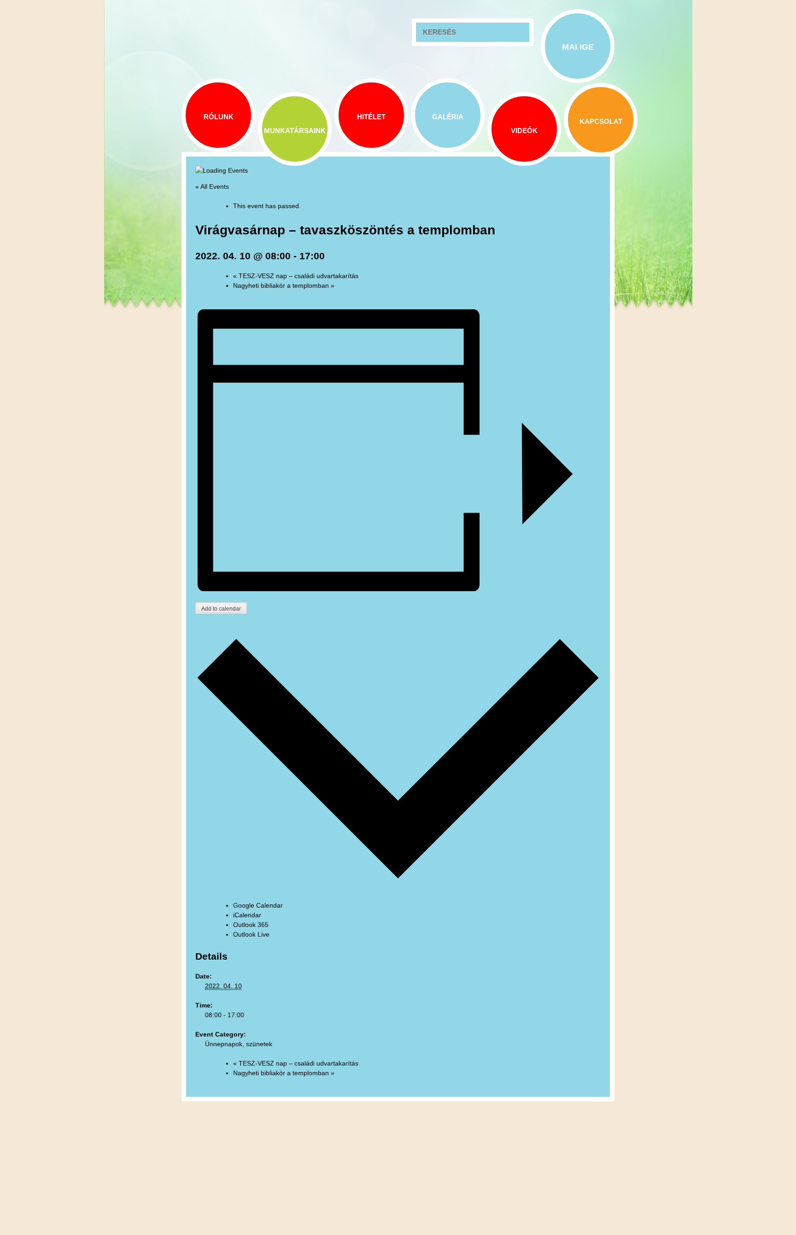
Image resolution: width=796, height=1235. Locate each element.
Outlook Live (251, 934)
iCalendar (247, 915)
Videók (524, 130)
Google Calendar (258, 905)
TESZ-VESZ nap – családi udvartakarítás (295, 276)
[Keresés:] (472, 32)
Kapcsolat (600, 121)
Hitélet (371, 117)
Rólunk (219, 117)
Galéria (447, 117)
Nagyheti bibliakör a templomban (283, 285)
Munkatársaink (295, 130)
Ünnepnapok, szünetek (238, 1044)
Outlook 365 (251, 924)
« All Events (212, 186)
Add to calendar (221, 609)
